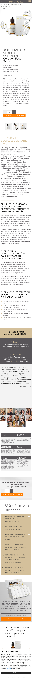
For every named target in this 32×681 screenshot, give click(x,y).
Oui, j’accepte (16, 672)
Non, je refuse (16, 675)
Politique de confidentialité (10, 651)
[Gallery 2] (23, 126)
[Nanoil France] (16, 1)
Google (9, 668)
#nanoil (14, 361)
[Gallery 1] (16, 126)
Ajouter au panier (17, 115)
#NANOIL (22, 334)
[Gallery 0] (8, 126)
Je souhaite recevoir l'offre (16, 619)
